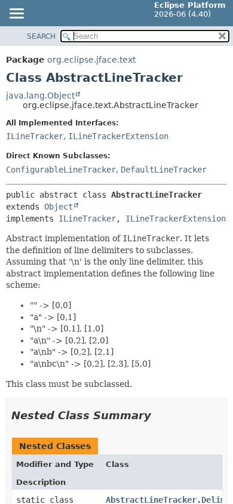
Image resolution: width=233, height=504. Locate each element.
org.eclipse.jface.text (91, 59)
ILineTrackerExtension (118, 136)
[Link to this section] (159, 415)
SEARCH (41, 36)
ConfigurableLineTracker (61, 169)
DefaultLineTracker (164, 169)
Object (58, 206)
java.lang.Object (40, 95)
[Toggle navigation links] (16, 14)
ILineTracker (34, 136)
